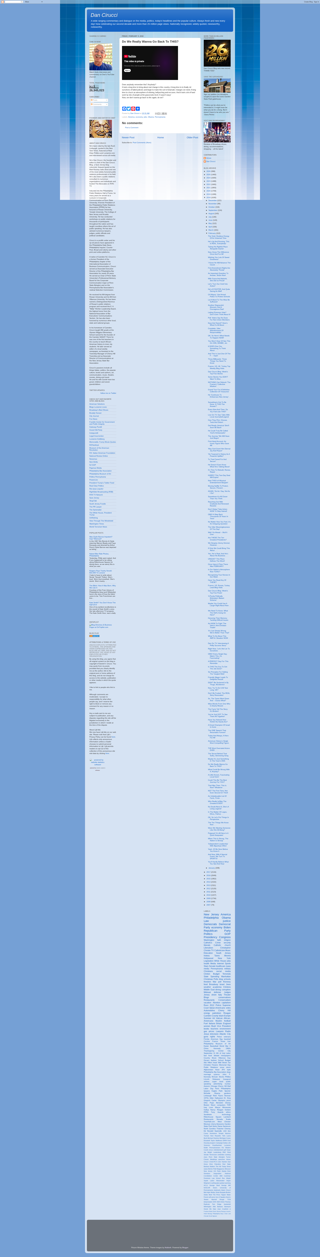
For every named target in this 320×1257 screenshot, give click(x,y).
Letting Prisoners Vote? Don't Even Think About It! (219, 313)
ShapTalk (93, 501)
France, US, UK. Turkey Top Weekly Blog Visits (219, 367)
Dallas (225, 1143)
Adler (212, 1098)
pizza (228, 1100)
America (131, 117)
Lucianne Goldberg (96, 439)
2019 (208, 194)
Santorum (227, 1126)
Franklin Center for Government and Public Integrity (102, 423)
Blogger (185, 1248)
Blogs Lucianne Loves (98, 407)
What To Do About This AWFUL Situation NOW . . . (219, 638)
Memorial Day (225, 1065)
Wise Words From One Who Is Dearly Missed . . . (219, 705)
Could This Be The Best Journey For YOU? (217, 781)
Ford (229, 1140)
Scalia (228, 1119)
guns (206, 1036)
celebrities (221, 1155)
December (212, 200)
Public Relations (211, 1067)
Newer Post (128, 137)
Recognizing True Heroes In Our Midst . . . (219, 576)
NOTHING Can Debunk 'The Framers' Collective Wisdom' (219, 384)
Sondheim (208, 1114)
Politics (208, 933)
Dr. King (227, 1098)
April (210, 227)
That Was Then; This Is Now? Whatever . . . (217, 786)
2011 (208, 892)
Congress (225, 937)
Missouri (228, 1169)
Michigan (223, 1138)
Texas (222, 1041)
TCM (229, 1199)
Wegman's (207, 1183)
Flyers (220, 1096)
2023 (208, 181)
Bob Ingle (207, 1192)
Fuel (206, 1023)
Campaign (219, 1143)
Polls (216, 979)
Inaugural (227, 1079)
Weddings (213, 1159)
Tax (229, 1063)
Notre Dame (217, 1126)
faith (219, 940)
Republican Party (217, 930)
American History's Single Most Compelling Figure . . (219, 743)
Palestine (217, 1164)
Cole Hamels (222, 1162)
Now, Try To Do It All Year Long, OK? (218, 689)
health (206, 963)
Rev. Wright (226, 1178)
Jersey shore (210, 995)
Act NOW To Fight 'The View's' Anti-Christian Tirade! (217, 625)
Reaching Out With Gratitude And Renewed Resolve (218, 504)
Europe (227, 1016)
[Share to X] (161, 113)
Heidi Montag (208, 1213)
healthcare (220, 966)
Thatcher (220, 1129)
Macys (217, 1107)
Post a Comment (131, 128)
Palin (221, 1091)
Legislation (209, 961)
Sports (228, 963)
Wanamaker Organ (223, 1181)
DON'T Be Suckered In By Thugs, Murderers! (218, 684)
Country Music (210, 1058)
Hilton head (212, 1063)
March (211, 230)
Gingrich (207, 1100)
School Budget (224, 1060)
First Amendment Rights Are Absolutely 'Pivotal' (219, 269)
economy (139, 117)
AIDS (218, 1202)
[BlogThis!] (158, 113)
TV (212, 950)
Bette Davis (212, 1211)
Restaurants (209, 1000)
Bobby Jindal (215, 1192)
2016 (208, 875)
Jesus (206, 1034)
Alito (214, 1207)
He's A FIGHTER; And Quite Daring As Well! (219, 290)
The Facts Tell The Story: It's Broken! (218, 710)
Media (213, 963)
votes (228, 1008)
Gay (229, 1058)
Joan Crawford (222, 1209)
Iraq (205, 1107)
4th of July (220, 1053)
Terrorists (226, 974)
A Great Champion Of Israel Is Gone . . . (219, 726)
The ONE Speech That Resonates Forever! (217, 731)
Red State (226, 1164)
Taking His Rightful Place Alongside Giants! (218, 248)
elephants (217, 1190)
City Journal (94, 416)
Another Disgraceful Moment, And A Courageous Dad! (216, 307)
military (227, 968)
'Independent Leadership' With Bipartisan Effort (218, 845)
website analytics (100, 768)
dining (218, 989)
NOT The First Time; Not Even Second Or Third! (218, 792)
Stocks (221, 1077)
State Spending (211, 976)
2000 (214, 1202)
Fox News (93, 419)
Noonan (227, 1096)
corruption (226, 989)
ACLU (206, 1185)
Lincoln (206, 1079)
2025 (208, 175)
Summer (207, 1018)
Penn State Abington (217, 1157)
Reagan (227, 1013)
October (211, 207)
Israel (222, 984)
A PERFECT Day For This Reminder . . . (218, 662)
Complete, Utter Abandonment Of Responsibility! (215, 330)
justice (227, 920)
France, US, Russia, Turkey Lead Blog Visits (219, 586)
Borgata (223, 1192)
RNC (224, 1152)
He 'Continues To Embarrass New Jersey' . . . (219, 397)
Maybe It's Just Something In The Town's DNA (218, 760)
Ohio (206, 1103)
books (206, 1029)
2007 (208, 905)
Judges (227, 992)
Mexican (207, 1124)
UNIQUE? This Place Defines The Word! (216, 560)
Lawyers (220, 1031)
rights (212, 1036)
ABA (221, 1176)
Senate (212, 966)
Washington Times (96, 524)
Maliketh (168, 1248)
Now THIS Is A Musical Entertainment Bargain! (218, 482)
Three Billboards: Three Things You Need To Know (217, 361)
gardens (227, 1093)
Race (206, 1005)
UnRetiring (93, 518)
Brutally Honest (95, 413)
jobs (145, 117)
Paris (217, 1088)
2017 (208, 872)
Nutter (206, 1148)
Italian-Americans (217, 1008)
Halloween (219, 1098)
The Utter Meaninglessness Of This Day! (219, 528)
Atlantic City (225, 1034)
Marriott (214, 1199)
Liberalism (208, 948)
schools (227, 979)
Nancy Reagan (216, 1110)
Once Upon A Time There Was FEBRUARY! (218, 565)
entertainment (218, 1150)
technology (226, 1114)
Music (228, 950)
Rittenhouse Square (212, 1117)
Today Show (226, 1166)
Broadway (213, 984)
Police (218, 1005)
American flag (217, 1039)
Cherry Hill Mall (224, 1086)
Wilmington (207, 1207)
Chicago (214, 1086)
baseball (227, 1039)
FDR (229, 1105)
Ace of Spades (221, 1197)
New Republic (215, 1136)
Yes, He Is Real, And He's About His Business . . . (218, 555)
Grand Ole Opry (210, 1209)
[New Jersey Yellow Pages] (94, 636)
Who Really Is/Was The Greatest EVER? (217, 802)
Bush (213, 1026)
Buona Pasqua (221, 1211)
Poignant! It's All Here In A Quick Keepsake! (218, 834)
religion (227, 940)
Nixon (213, 1105)
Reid (215, 1096)
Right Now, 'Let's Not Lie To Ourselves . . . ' (219, 650)
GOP (227, 933)
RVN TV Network (96, 495)
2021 (208, 188)
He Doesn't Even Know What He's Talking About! (219, 466)
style (229, 1070)
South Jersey (223, 953)
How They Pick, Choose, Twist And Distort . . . (217, 421)
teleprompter (208, 1202)
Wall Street (222, 1063)
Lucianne (227, 1145)
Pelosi (219, 1037)
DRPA (225, 1140)
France (215, 1041)
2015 (208, 879)
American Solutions (97, 404)
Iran (229, 1041)
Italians (212, 1023)
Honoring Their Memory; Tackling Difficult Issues (218, 619)
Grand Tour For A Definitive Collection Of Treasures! (219, 391)
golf (225, 1150)
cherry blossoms (217, 1124)
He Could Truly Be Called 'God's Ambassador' (218, 432)
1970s (206, 1098)
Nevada (220, 1119)
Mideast (207, 992)
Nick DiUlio (93, 462)
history (207, 955)
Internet (220, 963)
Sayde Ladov (209, 1181)
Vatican (219, 1018)
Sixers (215, 1188)
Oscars (206, 1060)
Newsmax (93, 459)
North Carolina (210, 1129)
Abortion (216, 1002)
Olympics (221, 1100)
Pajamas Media (95, 468)
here (113, 737)
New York (224, 958)
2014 (208, 882)
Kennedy (217, 1048)
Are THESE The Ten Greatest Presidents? (217, 539)
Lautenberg (217, 1152)
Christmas (208, 979)
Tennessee (213, 1155)
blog (221, 979)
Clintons (227, 987)
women (207, 1026)
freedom (207, 982)
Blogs (206, 997)
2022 (208, 184)
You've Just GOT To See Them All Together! (218, 715)
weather (207, 987)
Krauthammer (217, 1145)
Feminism (207, 1178)
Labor (228, 1053)
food (206, 984)
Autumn (207, 1086)
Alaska (224, 1171)
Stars (206, 966)
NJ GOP (92, 465)
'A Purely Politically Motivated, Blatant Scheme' (216, 598)
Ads (205, 1063)
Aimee (208, 158)
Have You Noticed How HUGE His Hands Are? (218, 721)
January (211, 868)
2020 (208, 191)
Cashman (227, 1176)
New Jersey (211, 914)
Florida (206, 1039)
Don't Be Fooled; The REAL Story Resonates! (219, 694)
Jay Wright (208, 1152)
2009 (208, 898)
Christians (208, 971)
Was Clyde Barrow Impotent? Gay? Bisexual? (100, 538)
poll (219, 982)
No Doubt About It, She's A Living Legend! (218, 808)
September (213, 210)
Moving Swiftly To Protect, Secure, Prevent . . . (218, 487)
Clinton (207, 974)
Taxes (217, 955)
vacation (207, 1002)
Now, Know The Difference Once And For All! (218, 253)
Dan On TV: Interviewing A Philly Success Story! (218, 644)
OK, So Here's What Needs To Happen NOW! (219, 337)
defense (217, 992)
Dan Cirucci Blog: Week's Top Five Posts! (218, 592)
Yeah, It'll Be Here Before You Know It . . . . (218, 850)
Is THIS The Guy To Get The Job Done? (217, 668)
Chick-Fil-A (213, 1162)
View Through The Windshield (101, 521)
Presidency (210, 937)
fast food (208, 1056)
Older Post (192, 137)
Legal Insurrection (96, 436)
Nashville (218, 1131)
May (210, 223)
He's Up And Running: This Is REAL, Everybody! (218, 242)
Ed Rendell (208, 1131)
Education (208, 953)
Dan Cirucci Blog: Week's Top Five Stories (218, 373)
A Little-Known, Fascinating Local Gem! (218, 776)
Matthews (219, 1140)
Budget (216, 974)
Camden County (211, 1016)
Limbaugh (208, 1096)
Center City (224, 1051)
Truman (206, 1136)
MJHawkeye (94, 445)
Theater (227, 995)
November (212, 204)
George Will (226, 1185)
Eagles (214, 1091)
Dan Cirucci (104, 15)
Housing (207, 1143)
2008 (208, 902)
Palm (219, 1171)
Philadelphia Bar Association (100, 471)
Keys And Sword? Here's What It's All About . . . (218, 324)
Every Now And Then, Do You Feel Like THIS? (218, 410)
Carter (214, 1100)
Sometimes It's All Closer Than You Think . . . (218, 498)
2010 (208, 895)
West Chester (224, 1122)
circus (211, 1150)
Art (213, 1018)
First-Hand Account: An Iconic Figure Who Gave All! (218, 443)
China (206, 1048)
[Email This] (156, 113)
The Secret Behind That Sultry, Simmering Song (218, 755)
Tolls (223, 1136)
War (214, 982)
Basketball (214, 1046)
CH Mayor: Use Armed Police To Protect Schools (219, 296)
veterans (227, 1037)
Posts (94, 100)
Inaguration (217, 1173)
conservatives (224, 997)
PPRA (206, 1112)
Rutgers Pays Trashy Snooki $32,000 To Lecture (100, 572)
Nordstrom (213, 1133)
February (212, 233)
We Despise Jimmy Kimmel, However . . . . (219, 544)
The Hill (218, 1166)
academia (217, 987)
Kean (217, 1070)
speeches (221, 1159)
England (227, 1023)
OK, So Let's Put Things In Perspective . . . (218, 818)
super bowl (217, 1081)
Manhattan (226, 976)
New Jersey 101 (210, 1171)
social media (223, 971)
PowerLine (93, 480)
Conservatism (224, 1000)
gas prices (209, 1031)
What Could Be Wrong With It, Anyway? (219, 770)
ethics (228, 1112)
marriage (207, 1074)
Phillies (228, 1077)
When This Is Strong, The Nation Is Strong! (218, 840)
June (210, 220)
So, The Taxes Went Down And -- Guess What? (218, 700)
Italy (220, 995)
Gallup (206, 1110)
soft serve (211, 1197)
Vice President (224, 1026)
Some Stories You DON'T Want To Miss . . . (218, 378)
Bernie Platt (212, 1169)
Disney (228, 1103)
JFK (223, 1070)
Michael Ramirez (213, 1138)
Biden (227, 927)
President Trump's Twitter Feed (101, 483)
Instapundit (93, 433)
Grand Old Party (95, 430)
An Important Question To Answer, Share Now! (218, 274)
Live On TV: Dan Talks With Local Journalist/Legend (219, 416)
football (227, 1021)
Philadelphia (211, 917)
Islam (221, 1016)
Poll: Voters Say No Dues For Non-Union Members (219, 319)
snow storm (225, 1067)
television (214, 1034)
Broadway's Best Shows (98, 410)
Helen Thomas (226, 1202)
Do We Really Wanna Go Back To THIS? (218, 765)
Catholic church (222, 945)
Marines (228, 1133)
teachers (214, 1029)
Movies (227, 955)
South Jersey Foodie (97, 504)
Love (211, 1107)
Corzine (207, 1041)
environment (225, 1029)
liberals (207, 945)
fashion (214, 1060)
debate (216, 1056)
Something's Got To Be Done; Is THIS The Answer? (217, 404)
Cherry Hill (224, 1010)
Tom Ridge (217, 1204)
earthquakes (215, 1183)
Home (160, 137)
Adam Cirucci (226, 1190)
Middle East (209, 989)
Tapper (223, 1195)
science (217, 1074)
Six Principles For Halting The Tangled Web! (218, 673)
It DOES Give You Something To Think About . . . (217, 348)
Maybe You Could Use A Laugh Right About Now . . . (219, 605)
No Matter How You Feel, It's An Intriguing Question (219, 523)
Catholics (208, 942)
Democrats (210, 924)
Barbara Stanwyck (224, 1207)
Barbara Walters (209, 1166)
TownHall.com (209, 1122)
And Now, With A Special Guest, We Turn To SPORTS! (217, 856)
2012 (208, 889)
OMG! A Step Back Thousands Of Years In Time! (218, 516)
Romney (227, 982)
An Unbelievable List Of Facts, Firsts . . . (217, 797)
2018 (208, 197)
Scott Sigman (213, 1216)
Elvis (211, 1164)
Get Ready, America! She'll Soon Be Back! (218, 426)
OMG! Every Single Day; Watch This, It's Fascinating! (217, 656)
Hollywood (208, 958)
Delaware (216, 1079)
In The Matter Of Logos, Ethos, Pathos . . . (217, 813)
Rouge (222, 1199)
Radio (228, 1031)
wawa (206, 1169)
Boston (206, 1105)
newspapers (226, 1056)
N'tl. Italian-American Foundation (102, 453)
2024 (208, 178)
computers (221, 1105)
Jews (228, 984)
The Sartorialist (95, 510)
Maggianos (220, 1169)
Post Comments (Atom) (142, 143)
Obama (151, 117)
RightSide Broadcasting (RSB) (101, 492)
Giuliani (228, 1110)
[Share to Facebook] (163, 113)
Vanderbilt (227, 1204)
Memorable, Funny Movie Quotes (102, 442)
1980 (225, 1131)
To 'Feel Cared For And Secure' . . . (217, 460)
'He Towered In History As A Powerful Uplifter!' (219, 455)
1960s (228, 1048)
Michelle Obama (212, 1093)
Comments (97, 104)
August (211, 213)
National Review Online (98, 456)
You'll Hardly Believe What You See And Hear (218, 863)
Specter (227, 1091)
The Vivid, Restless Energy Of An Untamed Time (218, 237)
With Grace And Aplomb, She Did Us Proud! (217, 280)
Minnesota (226, 1107)
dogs (229, 1072)
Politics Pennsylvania (97, 477)
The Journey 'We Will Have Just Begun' (218, 437)
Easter (206, 1046)
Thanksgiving (209, 1051)
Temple (221, 1133)
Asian (229, 1150)
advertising (218, 1084)
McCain (215, 1077)
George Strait (215, 1185)
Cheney (227, 1129)
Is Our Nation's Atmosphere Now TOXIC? (219, 570)
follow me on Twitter (108, 393)
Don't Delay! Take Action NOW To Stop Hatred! (217, 510)
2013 (208, 885)
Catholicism (219, 950)
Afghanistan (208, 1070)
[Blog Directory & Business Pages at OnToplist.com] (102, 627)
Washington (209, 940)
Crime (218, 942)
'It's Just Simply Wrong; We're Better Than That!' (218, 632)
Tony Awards (217, 1112)
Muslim (219, 1021)
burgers (212, 1143)
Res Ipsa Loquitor (96, 489)
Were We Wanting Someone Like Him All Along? (219, 829)
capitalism (226, 1002)
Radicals (207, 1204)
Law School (216, 1178)
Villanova (222, 1058)
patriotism (216, 1013)
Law (206, 920)
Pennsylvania (160, 117)
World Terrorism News (98, 527)
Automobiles (209, 1010)
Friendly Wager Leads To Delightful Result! (218, 678)
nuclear (228, 1084)
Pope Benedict (216, 1103)
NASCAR (207, 1188)
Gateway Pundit (95, 427)
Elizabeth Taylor (209, 1140)
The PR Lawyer (95, 507)
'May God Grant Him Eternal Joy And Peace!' (219, 450)
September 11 (209, 1053)
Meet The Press (214, 1195)
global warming (225, 1183)
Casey (228, 1138)
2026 (208, 171)
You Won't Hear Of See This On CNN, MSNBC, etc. (219, 342)
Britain (219, 1023)
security (227, 942)
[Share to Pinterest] (165, 113)
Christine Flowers (211, 1065)
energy (207, 1013)
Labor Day (208, 1088)
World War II (225, 1046)
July (210, 217)
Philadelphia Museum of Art (100, 474)
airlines (206, 1081)
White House (220, 961)
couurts (228, 1211)
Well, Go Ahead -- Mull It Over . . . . (217, 533)
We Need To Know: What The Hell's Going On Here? (218, 613)
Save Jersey (94, 498)
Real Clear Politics (96, 486)
